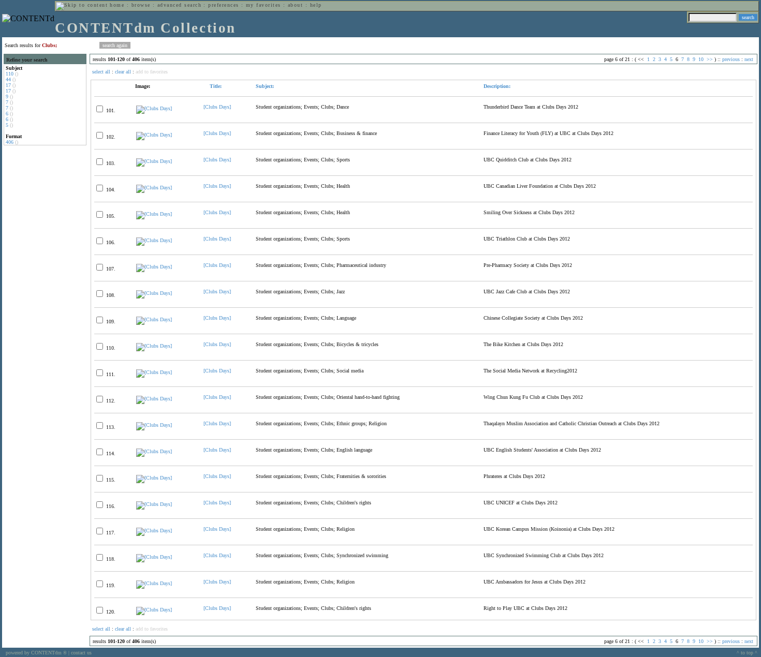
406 (9, 142)
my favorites (263, 5)
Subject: (265, 86)
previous (731, 59)
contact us (81, 652)
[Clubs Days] (217, 107)
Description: (497, 86)
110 (9, 74)
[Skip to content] (82, 5)
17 (8, 85)
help (316, 5)
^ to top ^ (747, 652)
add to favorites (152, 71)
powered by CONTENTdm (36, 652)
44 (8, 79)
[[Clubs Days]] (154, 108)
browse (141, 5)
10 (701, 59)
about (295, 5)
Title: (215, 86)
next (748, 59)
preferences (223, 5)
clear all (123, 71)
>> (710, 59)
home (117, 5)
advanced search (179, 5)
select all (101, 71)
